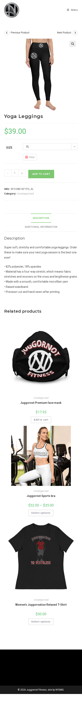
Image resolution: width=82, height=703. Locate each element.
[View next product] (75, 33)
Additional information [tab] (41, 226)
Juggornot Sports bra (41, 496)
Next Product (64, 32)
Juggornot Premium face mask (41, 402)
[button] (72, 44)
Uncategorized (25, 193)
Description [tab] (41, 218)
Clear (32, 157)
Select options (41, 513)
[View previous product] (7, 33)
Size (9, 147)
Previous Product (20, 32)
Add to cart (41, 174)
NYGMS (59, 689)
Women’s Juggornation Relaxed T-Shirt (41, 604)
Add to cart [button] (41, 419)
